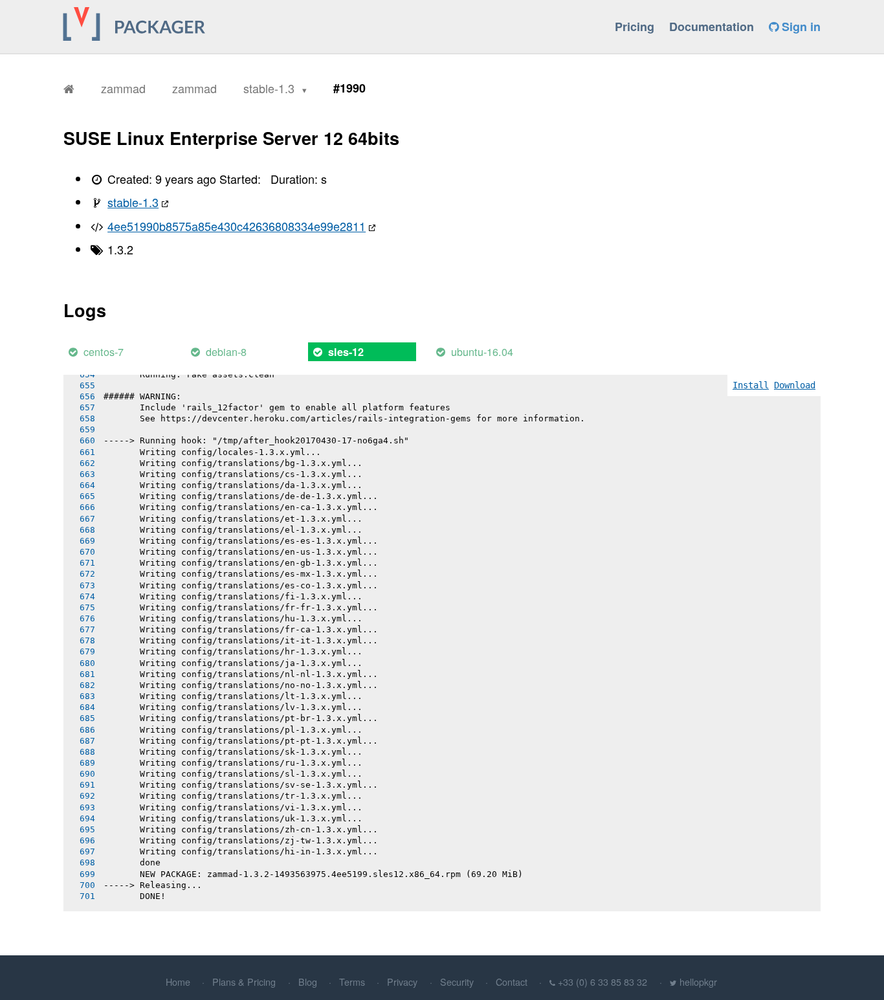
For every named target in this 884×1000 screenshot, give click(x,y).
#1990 (349, 88)
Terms (352, 981)
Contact (511, 981)
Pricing (634, 26)
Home (178, 981)
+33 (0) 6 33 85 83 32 (602, 981)
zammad (123, 88)
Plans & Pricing (244, 981)
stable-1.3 (270, 88)
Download (794, 385)
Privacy (402, 981)
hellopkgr (698, 981)
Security (457, 981)
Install (751, 385)
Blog (307, 981)
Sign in (800, 26)
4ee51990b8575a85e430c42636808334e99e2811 (236, 225)
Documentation (711, 26)
